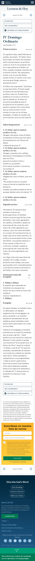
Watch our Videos (17, 496)
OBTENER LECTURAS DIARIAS (18, 30)
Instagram (25, 540)
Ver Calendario (11, 25)
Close (17, 549)
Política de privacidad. (19, 453)
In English (8, 21)
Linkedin (20, 540)
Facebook (10, 540)
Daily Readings (17, 487)
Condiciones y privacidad (19, 461)
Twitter (5, 540)
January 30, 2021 (4, 15)
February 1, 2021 (30, 15)
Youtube (15, 540)
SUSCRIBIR (18, 458)
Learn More (10, 516)
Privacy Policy (24, 558)
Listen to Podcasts (17, 491)
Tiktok (29, 540)
